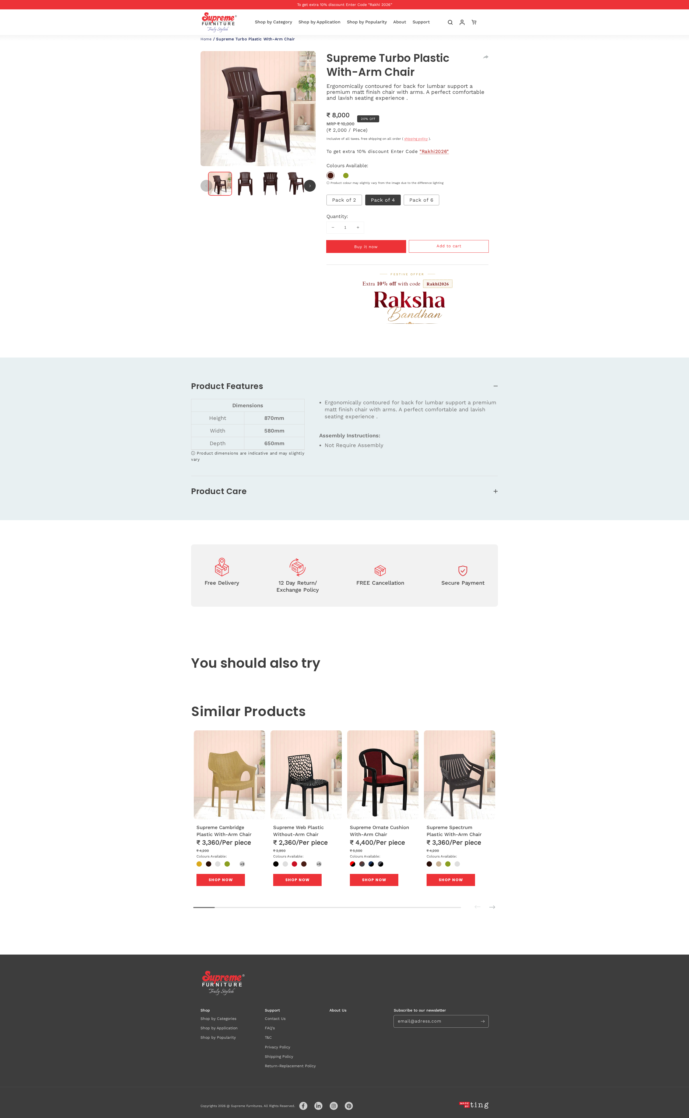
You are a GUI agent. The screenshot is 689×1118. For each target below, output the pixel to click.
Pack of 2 (344, 200)
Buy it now (366, 246)
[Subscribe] (482, 1021)
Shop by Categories (218, 1018)
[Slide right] (310, 186)
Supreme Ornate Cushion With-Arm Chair (379, 830)
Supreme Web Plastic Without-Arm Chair (298, 830)
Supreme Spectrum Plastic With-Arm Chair (454, 830)
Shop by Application (219, 1028)
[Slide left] (206, 186)
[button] (450, 22)
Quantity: (337, 216)
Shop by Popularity (218, 1037)
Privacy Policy (277, 1047)
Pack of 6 (421, 200)
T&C (268, 1037)
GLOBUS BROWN (330, 176)
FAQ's (270, 1028)
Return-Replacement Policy (290, 1066)
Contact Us (275, 1018)
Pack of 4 (383, 200)
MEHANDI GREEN (346, 175)
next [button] (484, 903)
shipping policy (416, 139)
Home (206, 39)
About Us (337, 1010)
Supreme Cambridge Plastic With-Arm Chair (223, 830)
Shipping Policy (279, 1056)
